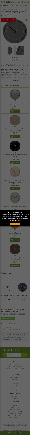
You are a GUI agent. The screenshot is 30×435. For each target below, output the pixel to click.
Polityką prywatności (13, 216)
